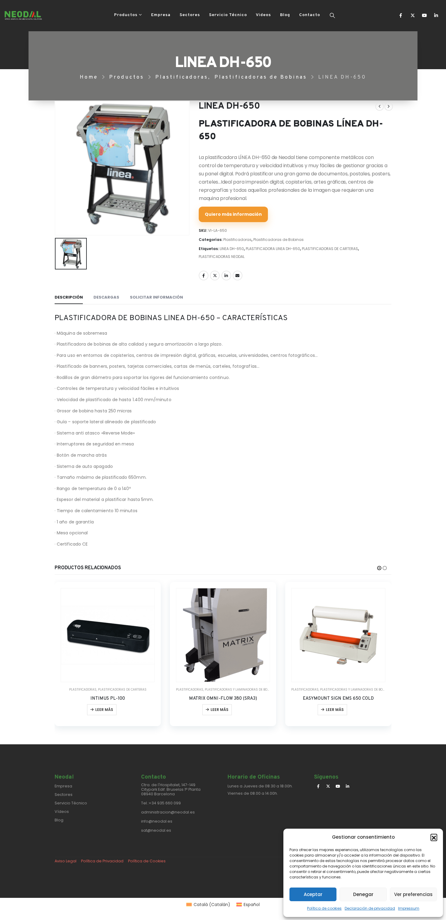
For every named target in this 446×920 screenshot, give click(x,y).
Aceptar (313, 894)
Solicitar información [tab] (156, 297)
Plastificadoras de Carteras (122, 689)
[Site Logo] (23, 15)
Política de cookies (324, 908)
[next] (388, 106)
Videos (263, 15)
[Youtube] (424, 15)
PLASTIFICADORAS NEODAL (222, 256)
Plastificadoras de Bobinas (278, 239)
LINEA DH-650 (232, 248)
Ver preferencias (413, 894)
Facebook (203, 275)
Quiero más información (233, 214)
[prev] (379, 106)
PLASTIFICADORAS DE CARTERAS (330, 248)
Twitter (215, 275)
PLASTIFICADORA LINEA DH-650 (273, 248)
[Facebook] (401, 15)
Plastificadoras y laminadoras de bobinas (241, 689)
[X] (412, 15)
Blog (285, 15)
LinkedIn (226, 275)
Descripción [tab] (69, 297)
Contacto (309, 15)
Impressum (408, 908)
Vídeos (62, 811)
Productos (125, 15)
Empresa (161, 15)
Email (237, 275)
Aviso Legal (65, 861)
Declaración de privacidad (370, 908)
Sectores (190, 15)
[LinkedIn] (436, 15)
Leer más (104, 709)
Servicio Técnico (228, 15)
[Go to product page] (107, 635)
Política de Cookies (147, 861)
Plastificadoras (237, 239)
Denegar (363, 894)
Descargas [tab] (106, 297)
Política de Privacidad (102, 861)
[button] (434, 837)
